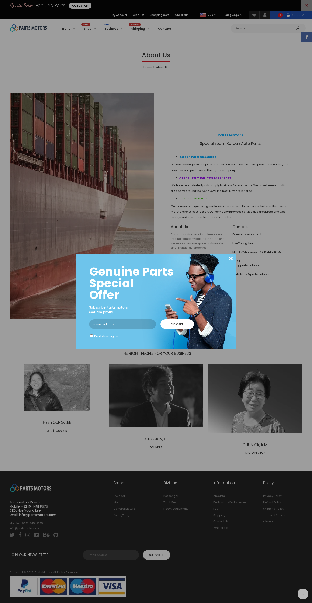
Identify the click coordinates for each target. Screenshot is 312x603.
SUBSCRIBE (177, 324)
